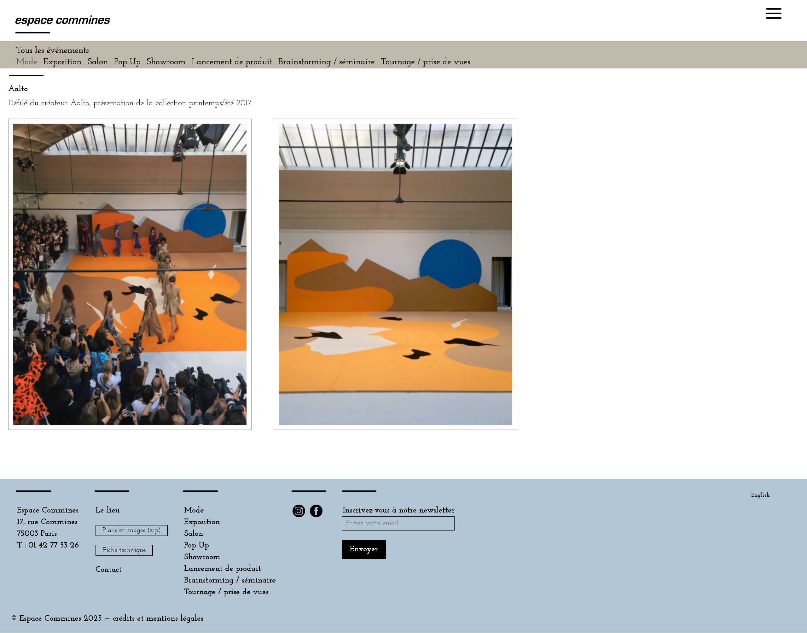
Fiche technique (124, 550)
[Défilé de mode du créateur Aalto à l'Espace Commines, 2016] (130, 424)
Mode (194, 510)
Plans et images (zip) (131, 530)
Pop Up (196, 545)
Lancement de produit (222, 569)
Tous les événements (52, 50)
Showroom (202, 557)
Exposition (202, 522)
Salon (193, 534)
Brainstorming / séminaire (230, 580)
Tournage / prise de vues (226, 592)
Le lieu (108, 510)
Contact (109, 570)
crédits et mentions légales (158, 619)
